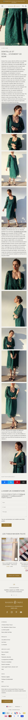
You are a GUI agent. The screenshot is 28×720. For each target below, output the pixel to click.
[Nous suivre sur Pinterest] (16, 612)
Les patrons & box (5, 639)
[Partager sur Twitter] (11, 482)
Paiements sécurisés (6, 657)
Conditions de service (16, 496)
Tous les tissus (14, 575)
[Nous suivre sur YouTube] (21, 612)
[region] (14, 588)
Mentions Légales (5, 677)
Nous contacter (5, 652)
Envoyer (6, 525)
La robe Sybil (4, 228)
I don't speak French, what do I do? (9, 667)
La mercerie (4, 644)
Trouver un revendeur (6, 662)
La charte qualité (5, 629)
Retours (3, 654)
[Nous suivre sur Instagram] (12, 612)
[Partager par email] (23, 482)
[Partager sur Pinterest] (17, 482)
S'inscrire (7, 701)
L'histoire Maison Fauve (6, 625)
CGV (2, 681)
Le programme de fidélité (7, 659)
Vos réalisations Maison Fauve (8, 627)
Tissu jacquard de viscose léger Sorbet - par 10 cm (9, 564)
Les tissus (3, 642)
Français (17, 706)
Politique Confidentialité (7, 679)
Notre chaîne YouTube (6, 632)
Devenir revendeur (5, 664)
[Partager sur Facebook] (4, 482)
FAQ (2, 669)
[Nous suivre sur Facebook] (7, 612)
